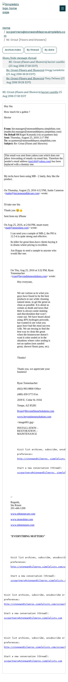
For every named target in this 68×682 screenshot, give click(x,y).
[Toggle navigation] (63, 8)
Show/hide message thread (19, 58)
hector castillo (49, 92)
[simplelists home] (12, 8)
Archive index (13, 49)
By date (49, 49)
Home (6, 28)
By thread (33, 49)
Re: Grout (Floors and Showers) (25, 70)
